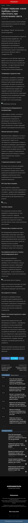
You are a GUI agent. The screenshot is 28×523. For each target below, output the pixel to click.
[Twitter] (17, 515)
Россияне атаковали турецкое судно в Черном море (6, 368)
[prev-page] (2, 426)
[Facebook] (10, 515)
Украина (8, 5)
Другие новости (15, 375)
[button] (2, 2)
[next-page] (5, 426)
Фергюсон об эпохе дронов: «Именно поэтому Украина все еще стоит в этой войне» (17, 404)
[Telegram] (14, 515)
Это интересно (5, 375)
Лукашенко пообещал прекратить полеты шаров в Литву (21, 368)
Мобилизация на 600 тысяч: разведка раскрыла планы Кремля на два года (17, 389)
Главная (3, 5)
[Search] (26, 2)
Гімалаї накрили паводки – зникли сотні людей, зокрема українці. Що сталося (17, 460)
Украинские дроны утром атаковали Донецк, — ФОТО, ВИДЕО (16, 445)
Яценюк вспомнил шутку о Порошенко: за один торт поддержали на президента (16, 453)
